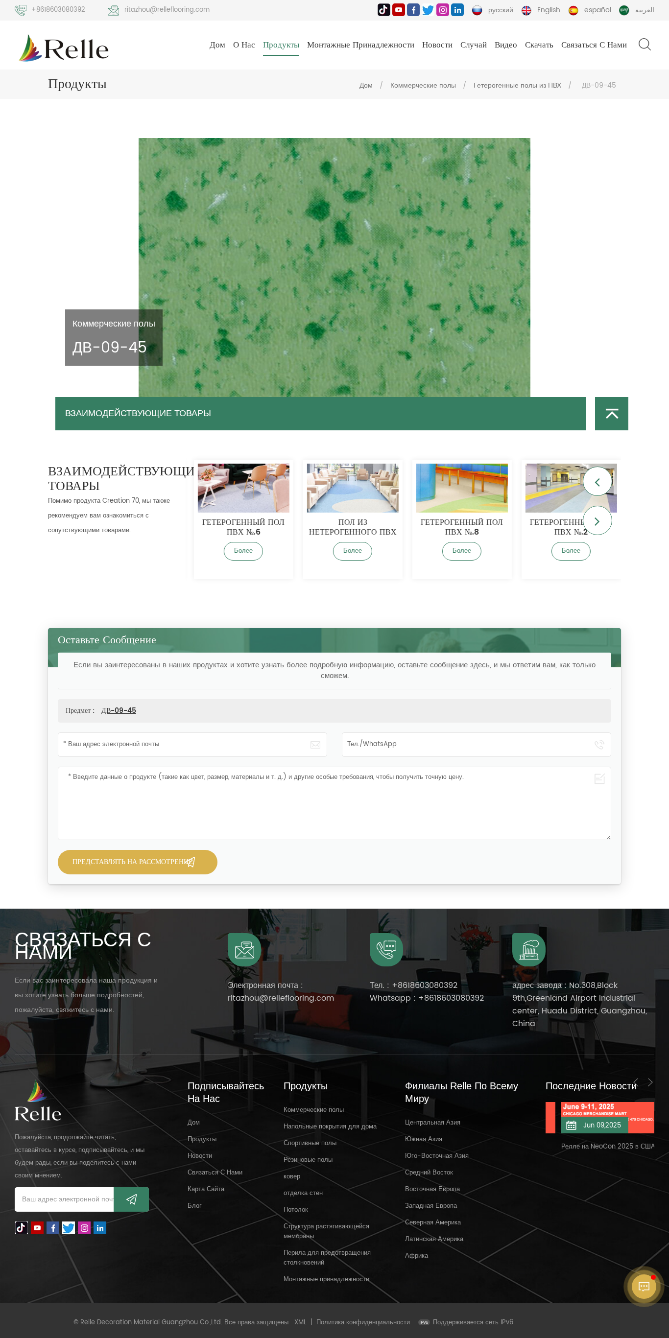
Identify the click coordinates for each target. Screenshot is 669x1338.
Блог (195, 1206)
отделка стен (303, 1193)
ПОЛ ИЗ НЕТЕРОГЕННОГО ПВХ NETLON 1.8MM (349, 527)
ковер (292, 1177)
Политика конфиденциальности (363, 1322)
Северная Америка (433, 1223)
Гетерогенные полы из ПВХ (517, 85)
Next (597, 520)
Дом (217, 45)
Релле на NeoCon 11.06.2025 (592, 1147)
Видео (506, 45)
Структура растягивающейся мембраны (326, 1231)
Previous (597, 481)
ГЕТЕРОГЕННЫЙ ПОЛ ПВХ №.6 (240, 527)
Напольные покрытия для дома (330, 1127)
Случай (473, 45)
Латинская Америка (434, 1239)
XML (300, 1322)
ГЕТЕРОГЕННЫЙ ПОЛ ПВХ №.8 (458, 527)
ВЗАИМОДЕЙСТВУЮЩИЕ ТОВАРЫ (138, 413)
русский (500, 10)
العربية (644, 10)
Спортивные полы (310, 1143)
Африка (416, 1256)
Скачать (539, 45)
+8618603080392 (58, 10)
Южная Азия (423, 1139)
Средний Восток (429, 1173)
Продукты (281, 45)
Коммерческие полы (423, 85)
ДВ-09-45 (118, 710)
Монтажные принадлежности (360, 45)
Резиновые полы (308, 1160)
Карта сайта (206, 1189)
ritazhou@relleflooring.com (167, 10)
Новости (437, 45)
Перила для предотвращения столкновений (327, 1258)
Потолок (296, 1210)
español (597, 10)
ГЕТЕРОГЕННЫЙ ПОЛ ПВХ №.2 (567, 527)
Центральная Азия (432, 1123)
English (548, 10)
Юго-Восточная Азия (437, 1156)
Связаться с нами (594, 45)
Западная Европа (431, 1206)
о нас (244, 45)
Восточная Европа (432, 1189)
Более (240, 551)
